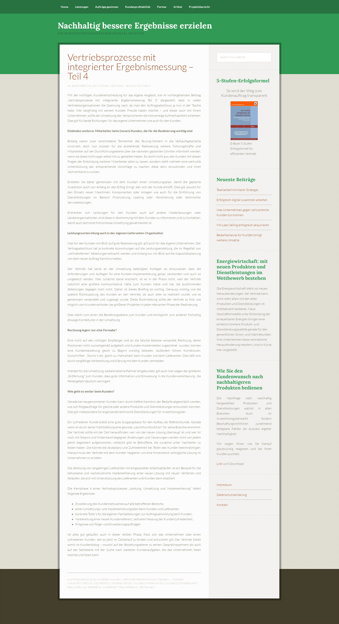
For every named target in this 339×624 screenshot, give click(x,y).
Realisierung (77, 587)
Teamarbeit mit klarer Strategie (237, 190)
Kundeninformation (149, 583)
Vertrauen (146, 587)
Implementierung (80, 583)
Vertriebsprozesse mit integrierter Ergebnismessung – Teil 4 (130, 66)
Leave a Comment (138, 85)
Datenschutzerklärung (232, 495)
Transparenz (128, 587)
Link (219, 464)
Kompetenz (102, 583)
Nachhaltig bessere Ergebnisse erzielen (135, 25)
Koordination (122, 583)
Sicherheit (110, 587)
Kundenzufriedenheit (181, 583)
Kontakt (222, 505)
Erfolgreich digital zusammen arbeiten (242, 200)
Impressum (224, 485)
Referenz (94, 587)
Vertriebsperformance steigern (146, 579)
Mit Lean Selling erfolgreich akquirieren (243, 225)
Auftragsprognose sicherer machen (94, 579)
